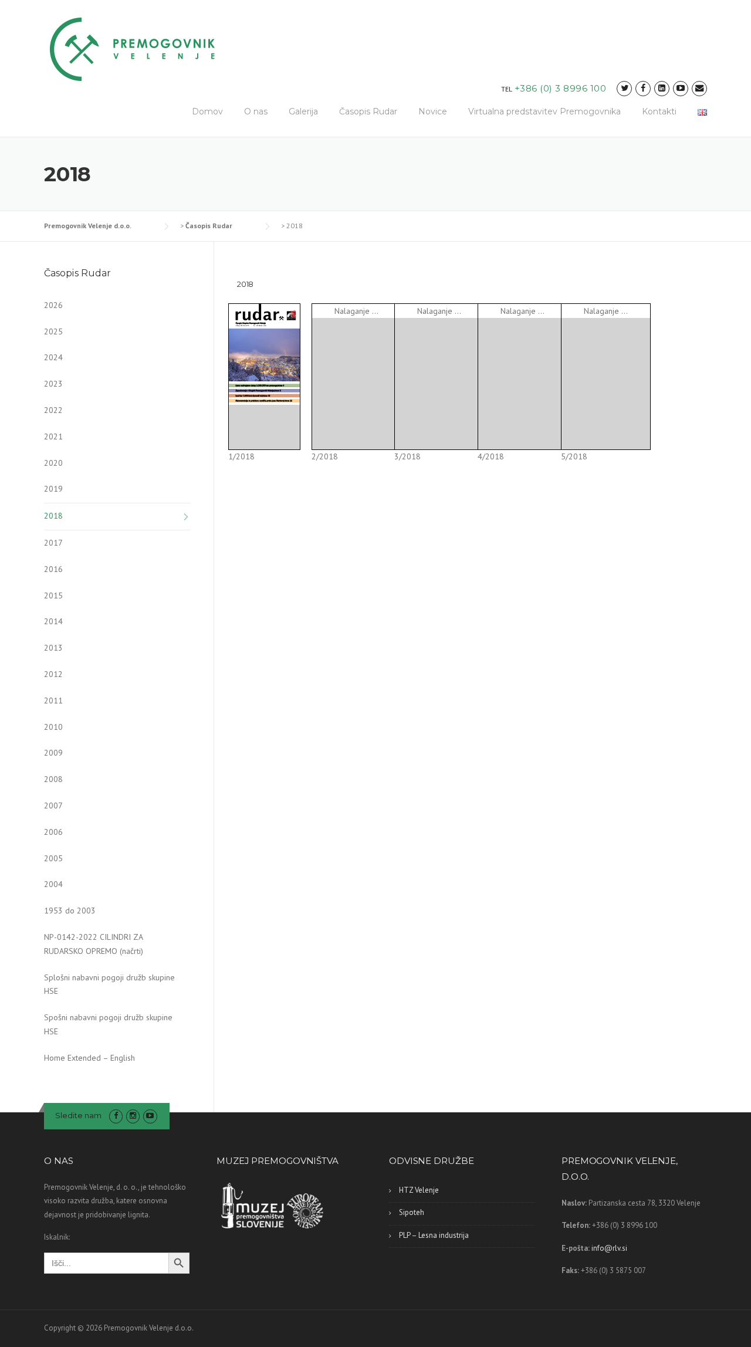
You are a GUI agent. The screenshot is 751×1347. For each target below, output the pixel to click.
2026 (53, 305)
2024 (53, 357)
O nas (256, 111)
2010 (53, 727)
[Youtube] (680, 88)
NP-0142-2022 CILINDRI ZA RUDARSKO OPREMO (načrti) (93, 944)
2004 (53, 884)
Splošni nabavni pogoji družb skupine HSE (109, 984)
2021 (53, 436)
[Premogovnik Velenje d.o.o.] (133, 48)
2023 (53, 383)
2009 (53, 752)
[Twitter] (624, 88)
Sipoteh (411, 1212)
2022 (53, 410)
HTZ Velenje (419, 1190)
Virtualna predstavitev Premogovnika (544, 111)
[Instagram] (133, 1116)
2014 (53, 621)
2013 (53, 647)
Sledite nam (78, 1115)
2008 (53, 779)
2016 (53, 569)
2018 (53, 515)
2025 (53, 331)
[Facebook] (643, 88)
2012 (53, 674)
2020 (53, 463)
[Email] (699, 88)
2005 (53, 858)
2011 (53, 700)
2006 (53, 832)
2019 (53, 488)
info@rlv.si (609, 1248)
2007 (53, 805)
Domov (207, 111)
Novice (432, 111)
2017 (53, 542)
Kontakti (659, 111)
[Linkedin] (661, 88)
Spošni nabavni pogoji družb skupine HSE (108, 1024)
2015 (53, 595)
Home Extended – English (89, 1057)
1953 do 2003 (70, 910)
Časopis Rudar (368, 111)
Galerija (303, 111)
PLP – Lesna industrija (434, 1235)
